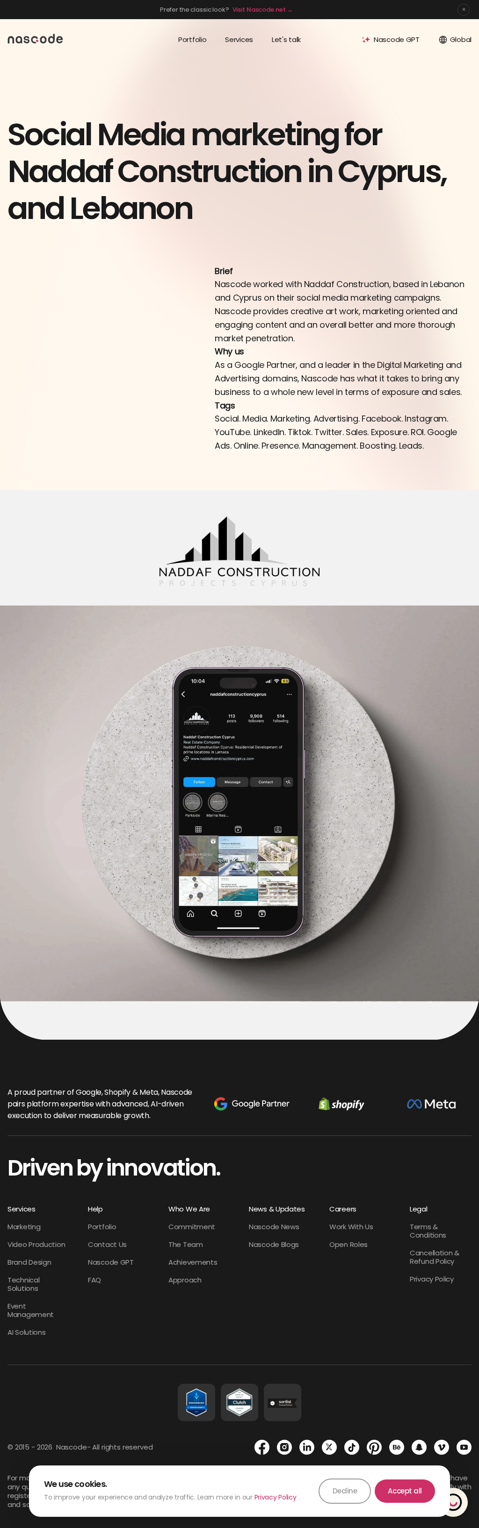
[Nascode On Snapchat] (419, 1447)
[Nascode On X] (329, 1447)
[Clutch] (239, 1402)
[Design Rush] (196, 1402)
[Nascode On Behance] (396, 1447)
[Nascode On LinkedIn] (306, 1447)
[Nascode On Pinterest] (374, 1447)
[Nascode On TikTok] (351, 1447)
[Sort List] (282, 1402)
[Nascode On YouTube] (464, 1447)
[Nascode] (35, 38)
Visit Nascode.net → (262, 9)
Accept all (405, 1491)
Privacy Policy (275, 1497)
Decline (345, 1491)
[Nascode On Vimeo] (441, 1447)
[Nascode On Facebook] (261, 1447)
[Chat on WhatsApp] (453, 1502)
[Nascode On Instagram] (284, 1447)
